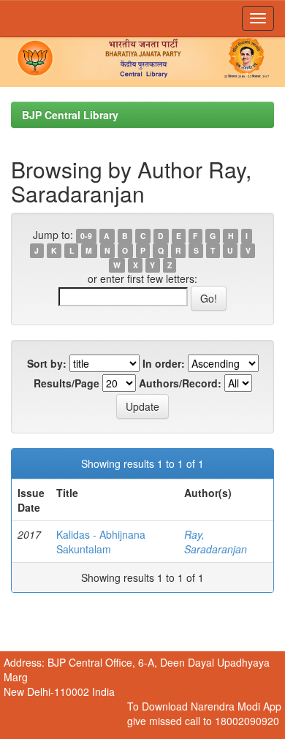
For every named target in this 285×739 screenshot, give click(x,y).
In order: (163, 363)
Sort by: (46, 363)
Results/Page (66, 383)
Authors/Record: (180, 383)
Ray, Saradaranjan (215, 541)
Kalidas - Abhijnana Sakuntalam (100, 541)
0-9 (86, 235)
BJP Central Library (70, 114)
